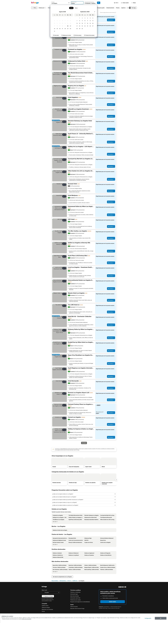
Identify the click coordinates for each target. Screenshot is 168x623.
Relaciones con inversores (47, 609)
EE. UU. (69, 580)
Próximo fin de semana (90, 35)
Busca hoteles (55, 580)
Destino (53, 2)
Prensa (43, 611)
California (75, 580)
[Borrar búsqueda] (69, 3)
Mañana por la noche (67, 35)
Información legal (74, 594)
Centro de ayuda (74, 606)
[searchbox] (61, 3)
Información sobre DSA (75, 597)
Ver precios (110, 19)
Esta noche (56, 35)
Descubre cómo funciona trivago (77, 608)
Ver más (54, 521)
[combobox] (61, 2)
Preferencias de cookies (75, 599)
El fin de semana (78, 35)
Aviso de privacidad (74, 596)
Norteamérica (63, 580)
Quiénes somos (45, 605)
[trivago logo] (35, 3)
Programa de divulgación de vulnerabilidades (80, 601)
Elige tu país (44, 590)
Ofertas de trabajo (46, 607)
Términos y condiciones (75, 592)
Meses (76, 7)
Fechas (71, 7)
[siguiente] (94, 11)
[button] (60, 2)
